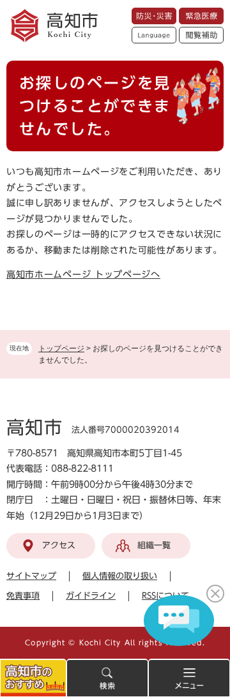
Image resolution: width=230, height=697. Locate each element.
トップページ (61, 348)
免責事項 (23, 596)
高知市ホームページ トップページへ (83, 274)
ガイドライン (91, 596)
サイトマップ (31, 576)
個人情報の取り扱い (119, 576)
